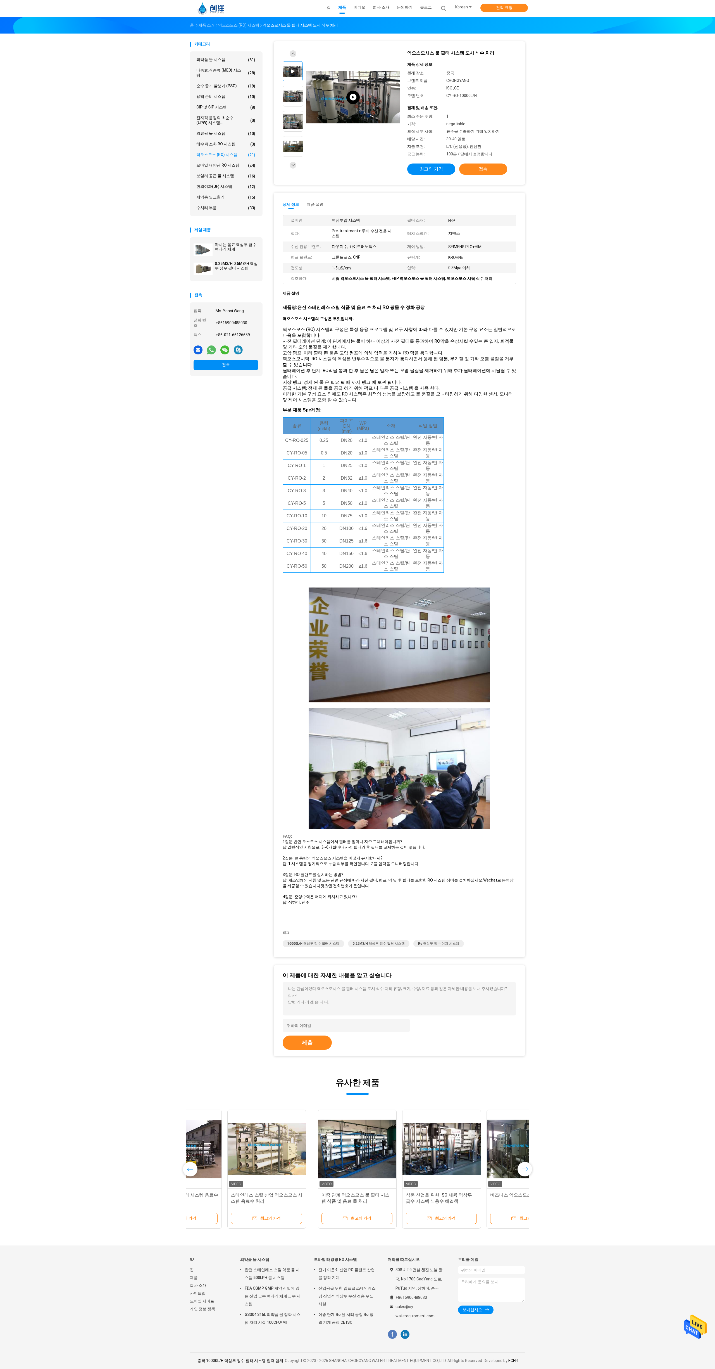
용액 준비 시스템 (225, 96)
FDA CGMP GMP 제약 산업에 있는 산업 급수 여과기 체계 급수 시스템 (273, 1296)
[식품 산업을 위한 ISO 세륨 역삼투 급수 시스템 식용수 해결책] (314, 1149)
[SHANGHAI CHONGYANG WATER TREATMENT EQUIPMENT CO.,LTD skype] (238, 349)
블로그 (426, 7)
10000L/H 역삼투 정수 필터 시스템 (313, 944)
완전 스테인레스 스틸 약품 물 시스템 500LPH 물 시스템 (272, 1274)
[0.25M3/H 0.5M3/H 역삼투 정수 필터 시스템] (203, 268)
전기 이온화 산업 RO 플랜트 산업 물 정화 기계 (346, 1274)
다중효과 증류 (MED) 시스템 (225, 72)
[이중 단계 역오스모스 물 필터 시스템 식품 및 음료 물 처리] (229, 1149)
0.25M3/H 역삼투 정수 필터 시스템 (379, 944)
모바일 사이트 (202, 1301)
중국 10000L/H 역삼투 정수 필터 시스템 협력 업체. (241, 1360)
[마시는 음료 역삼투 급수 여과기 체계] (203, 249)
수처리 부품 (225, 207)
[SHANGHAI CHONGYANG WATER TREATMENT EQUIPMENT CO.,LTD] (211, 8)
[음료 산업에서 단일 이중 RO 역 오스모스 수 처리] (482, 1149)
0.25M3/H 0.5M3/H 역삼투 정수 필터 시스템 (236, 265)
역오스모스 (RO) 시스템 (225, 154)
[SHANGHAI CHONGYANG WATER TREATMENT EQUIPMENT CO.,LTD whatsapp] (211, 349)
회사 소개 (198, 1285)
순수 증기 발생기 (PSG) (225, 86)
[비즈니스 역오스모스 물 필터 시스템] (398, 1149)
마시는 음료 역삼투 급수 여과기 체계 (235, 246)
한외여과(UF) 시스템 (225, 186)
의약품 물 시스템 (225, 59)
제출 (307, 1042)
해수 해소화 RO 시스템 (225, 144)
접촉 (226, 365)
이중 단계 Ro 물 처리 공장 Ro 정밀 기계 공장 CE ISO (345, 1318)
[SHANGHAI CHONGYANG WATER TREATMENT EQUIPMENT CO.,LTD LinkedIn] (405, 1334)
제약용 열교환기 (225, 197)
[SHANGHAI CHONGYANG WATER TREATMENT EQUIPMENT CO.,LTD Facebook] (392, 1334)
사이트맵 (198, 1293)
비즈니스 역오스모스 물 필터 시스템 (398, 1195)
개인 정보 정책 (202, 1309)
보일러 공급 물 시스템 (225, 176)
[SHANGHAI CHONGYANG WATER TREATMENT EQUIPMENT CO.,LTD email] (198, 349)
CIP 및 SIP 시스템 (225, 107)
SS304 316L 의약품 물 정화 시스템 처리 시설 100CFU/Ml (273, 1318)
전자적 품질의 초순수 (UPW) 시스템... (225, 120)
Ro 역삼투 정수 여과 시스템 (438, 944)
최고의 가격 (431, 169)
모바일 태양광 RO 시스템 (225, 165)
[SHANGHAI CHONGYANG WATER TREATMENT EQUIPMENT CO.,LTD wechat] (224, 349)
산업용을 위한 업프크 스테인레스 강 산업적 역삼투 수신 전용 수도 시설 (347, 1296)
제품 (194, 1277)
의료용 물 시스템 (225, 133)
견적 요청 (504, 7)
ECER (513, 1360)
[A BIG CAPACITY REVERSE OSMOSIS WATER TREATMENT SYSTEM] (353, 97)
